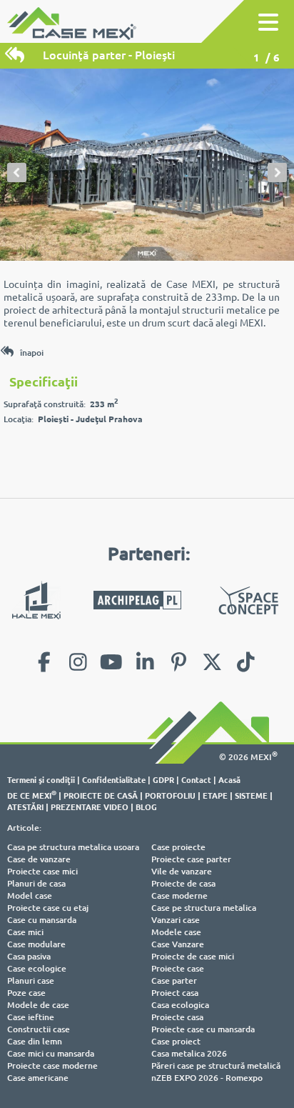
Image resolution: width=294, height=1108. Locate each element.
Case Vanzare (177, 944)
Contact (196, 779)
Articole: (24, 828)
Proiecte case (177, 968)
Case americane (38, 1078)
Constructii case (38, 1029)
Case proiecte (178, 847)
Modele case (176, 932)
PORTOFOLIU (170, 795)
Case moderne (179, 895)
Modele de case (38, 1005)
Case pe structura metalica (203, 908)
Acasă (229, 779)
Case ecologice (36, 968)
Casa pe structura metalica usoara (73, 847)
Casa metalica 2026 (189, 1053)
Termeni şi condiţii (41, 779)
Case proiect (176, 1041)
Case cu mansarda (41, 920)
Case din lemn (34, 1041)
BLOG (146, 806)
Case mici (25, 932)
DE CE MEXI (31, 795)
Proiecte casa (177, 1017)
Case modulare (36, 944)
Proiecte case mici (42, 871)
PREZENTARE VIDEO (89, 806)
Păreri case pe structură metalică (215, 1065)
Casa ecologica (180, 1005)
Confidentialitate (114, 779)
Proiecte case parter (191, 859)
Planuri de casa (36, 883)
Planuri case (30, 980)
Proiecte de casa (183, 883)
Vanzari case (175, 920)
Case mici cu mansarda (50, 1053)
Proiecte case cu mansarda (203, 1029)
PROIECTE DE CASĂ (101, 795)
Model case (29, 895)
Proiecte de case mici (192, 956)
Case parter (174, 980)
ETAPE (215, 795)
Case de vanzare (39, 859)
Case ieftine (30, 1017)
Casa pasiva (29, 956)
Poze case (26, 993)
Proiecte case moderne (52, 1065)
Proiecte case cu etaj (47, 908)
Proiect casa (174, 993)
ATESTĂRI (25, 806)
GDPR (163, 779)
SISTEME (251, 795)
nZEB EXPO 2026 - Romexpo (207, 1078)
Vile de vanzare (181, 871)
